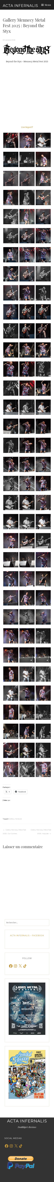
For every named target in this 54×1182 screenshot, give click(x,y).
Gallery (11, 819)
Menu (48, 4)
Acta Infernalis (20, 5)
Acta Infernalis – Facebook (27, 935)
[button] (11, 140)
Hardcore (18, 819)
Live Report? (27, 127)
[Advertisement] (27, 94)
